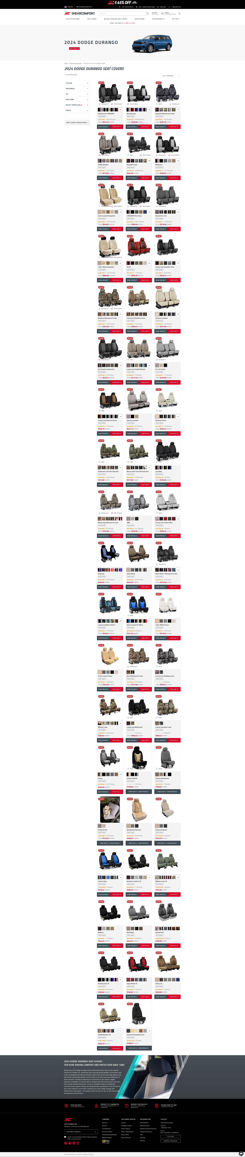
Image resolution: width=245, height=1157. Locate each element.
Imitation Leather (162, 319)
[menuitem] (68, 7)
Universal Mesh (132, 779)
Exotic (130, 268)
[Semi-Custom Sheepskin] (110, 196)
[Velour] (110, 758)
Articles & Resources (146, 1132)
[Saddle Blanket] (110, 144)
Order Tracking (125, 1129)
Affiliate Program (107, 1138)
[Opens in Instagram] (69, 1143)
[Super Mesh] (139, 553)
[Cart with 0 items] (179, 13)
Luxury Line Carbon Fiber (164, 524)
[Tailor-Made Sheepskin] (110, 247)
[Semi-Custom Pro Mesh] (139, 605)
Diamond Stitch (161, 421)
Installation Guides (126, 1126)
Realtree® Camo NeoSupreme (108, 472)
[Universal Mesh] (139, 758)
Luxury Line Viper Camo (164, 728)
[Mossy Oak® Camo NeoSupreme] (139, 451)
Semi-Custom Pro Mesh (135, 626)
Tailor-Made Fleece (162, 626)
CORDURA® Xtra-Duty (134, 217)
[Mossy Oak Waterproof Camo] (110, 502)
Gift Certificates (144, 1123)
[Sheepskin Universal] (139, 809)
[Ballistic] (110, 912)
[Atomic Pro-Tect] (167, 196)
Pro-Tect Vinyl (160, 370)
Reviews (104, 1126)
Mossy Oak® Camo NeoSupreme (138, 472)
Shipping (142, 1138)
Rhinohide (130, 933)
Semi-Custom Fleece (105, 677)
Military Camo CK (161, 882)
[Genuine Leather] (139, 400)
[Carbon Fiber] (110, 861)
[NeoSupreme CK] (110, 963)
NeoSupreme (131, 115)
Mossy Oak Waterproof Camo (108, 524)
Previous (103, 24)
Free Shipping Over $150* (84, 7)
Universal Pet (102, 831)
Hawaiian (101, 575)
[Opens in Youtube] (77, 1143)
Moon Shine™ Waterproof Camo (166, 575)
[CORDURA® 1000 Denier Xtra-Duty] (139, 196)
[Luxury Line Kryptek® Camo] (167, 247)
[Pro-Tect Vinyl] (167, 349)
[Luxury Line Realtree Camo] (139, 298)
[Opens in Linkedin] (73, 1143)
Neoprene (159, 166)
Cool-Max (159, 473)
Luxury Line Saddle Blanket (136, 370)
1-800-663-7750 (166, 1128)
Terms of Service (126, 1138)
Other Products (158, 19)
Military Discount (144, 1126)
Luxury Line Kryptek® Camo (165, 268)
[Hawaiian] (110, 553)
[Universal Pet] (110, 809)
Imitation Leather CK (134, 882)
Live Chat (170, 1136)
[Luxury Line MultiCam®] (139, 707)
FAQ (141, 1135)
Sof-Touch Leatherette (106, 370)
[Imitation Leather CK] (139, 861)
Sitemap (142, 1140)
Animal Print (160, 933)
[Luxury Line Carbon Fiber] (167, 502)
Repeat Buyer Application (109, 1135)
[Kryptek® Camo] (139, 144)
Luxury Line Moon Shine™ (107, 626)
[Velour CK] (167, 963)
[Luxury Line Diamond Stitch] (110, 400)
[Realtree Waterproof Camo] (110, 298)
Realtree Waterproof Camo (107, 319)
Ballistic (101, 933)
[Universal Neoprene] (167, 758)
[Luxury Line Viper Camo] (167, 707)
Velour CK (159, 985)
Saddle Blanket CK (104, 1036)
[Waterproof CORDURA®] (110, 93)
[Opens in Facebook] (65, 1143)
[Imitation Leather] (167, 298)
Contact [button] (164, 1119)
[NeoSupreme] (139, 93)
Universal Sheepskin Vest (135, 1036)
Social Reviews (106, 1129)
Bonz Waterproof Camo (135, 677)
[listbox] (174, 76)
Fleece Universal (161, 831)
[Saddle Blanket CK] (110, 1014)
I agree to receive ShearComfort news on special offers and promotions (82, 1138)
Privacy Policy (125, 1135)
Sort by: (164, 76)
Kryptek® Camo (132, 166)
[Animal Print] (167, 912)
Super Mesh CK (132, 985)
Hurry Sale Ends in (122, 23)
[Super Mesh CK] (139, 963)
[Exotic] (139, 247)
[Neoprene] (167, 144)
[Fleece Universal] (167, 809)
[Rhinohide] (139, 912)
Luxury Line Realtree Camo (136, 319)
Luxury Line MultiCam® (135, 728)
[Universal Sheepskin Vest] (139, 1014)
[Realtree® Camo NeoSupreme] (110, 451)
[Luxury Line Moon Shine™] (110, 605)
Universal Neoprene (162, 779)
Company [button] (105, 1119)
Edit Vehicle (74, 48)
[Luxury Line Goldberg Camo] (167, 656)
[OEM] (139, 502)
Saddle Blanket (103, 166)
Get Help (175, 19)
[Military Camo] (110, 707)
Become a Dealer (107, 1132)
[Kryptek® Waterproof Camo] (167, 93)
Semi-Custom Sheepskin (106, 217)
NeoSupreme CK (103, 985)
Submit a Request (171, 1141)
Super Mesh (131, 575)
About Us (104, 1123)
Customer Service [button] (128, 1119)
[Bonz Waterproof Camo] (139, 656)
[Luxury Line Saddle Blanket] (139, 349)
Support (123, 1123)
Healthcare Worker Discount (148, 1129)
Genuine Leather (132, 421)
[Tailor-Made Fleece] (167, 605)
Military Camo (102, 728)
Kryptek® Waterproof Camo (165, 115)
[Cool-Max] (167, 451)
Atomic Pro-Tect (161, 217)
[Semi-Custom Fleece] (110, 656)
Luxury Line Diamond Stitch (107, 421)
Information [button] (145, 1119)
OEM (130, 524)
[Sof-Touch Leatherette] (110, 349)
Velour (101, 779)
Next (143, 24)
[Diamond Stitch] (167, 400)
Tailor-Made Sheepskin (106, 268)
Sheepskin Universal (134, 831)
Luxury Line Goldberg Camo (165, 677)
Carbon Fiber (102, 882)
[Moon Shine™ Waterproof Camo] (167, 553)
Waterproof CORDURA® (106, 115)
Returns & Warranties (127, 1132)
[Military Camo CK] (167, 861)
